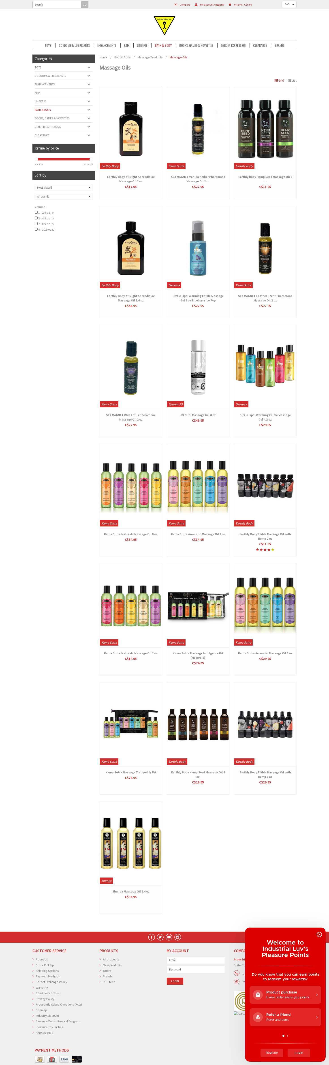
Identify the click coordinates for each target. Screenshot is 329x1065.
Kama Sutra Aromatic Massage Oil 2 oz (198, 534)
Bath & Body (163, 45)
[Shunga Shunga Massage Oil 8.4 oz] (131, 844)
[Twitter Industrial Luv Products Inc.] (160, 937)
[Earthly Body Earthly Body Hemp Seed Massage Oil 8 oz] (198, 724)
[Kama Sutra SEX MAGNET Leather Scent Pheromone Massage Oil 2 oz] (265, 248)
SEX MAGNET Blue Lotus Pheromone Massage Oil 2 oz (131, 417)
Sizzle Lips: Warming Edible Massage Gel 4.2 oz (265, 417)
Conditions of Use (48, 993)
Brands (279, 45)
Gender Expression (233, 45)
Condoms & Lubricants (74, 45)
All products (111, 959)
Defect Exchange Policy (51, 982)
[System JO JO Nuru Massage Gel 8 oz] (198, 367)
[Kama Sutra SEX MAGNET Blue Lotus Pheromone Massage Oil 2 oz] (131, 367)
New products (112, 965)
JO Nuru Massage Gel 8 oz (198, 415)
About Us (42, 959)
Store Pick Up (45, 965)
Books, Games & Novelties (196, 45)
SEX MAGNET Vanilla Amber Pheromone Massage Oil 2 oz (198, 179)
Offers (107, 971)
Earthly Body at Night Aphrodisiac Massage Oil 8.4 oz (131, 298)
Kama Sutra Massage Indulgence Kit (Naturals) (198, 655)
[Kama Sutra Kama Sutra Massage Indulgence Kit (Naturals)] (198, 605)
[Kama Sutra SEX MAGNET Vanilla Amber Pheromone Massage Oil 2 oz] (198, 129)
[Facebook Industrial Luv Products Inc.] (151, 937)
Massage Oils (179, 57)
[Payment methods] (40, 1059)
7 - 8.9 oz (46, 224)
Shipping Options (47, 971)
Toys (48, 45)
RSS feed (109, 982)
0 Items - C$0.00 (243, 4)
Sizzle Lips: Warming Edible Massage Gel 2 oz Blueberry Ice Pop (198, 298)
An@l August (44, 1033)
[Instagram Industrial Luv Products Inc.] (177, 937)
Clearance (260, 45)
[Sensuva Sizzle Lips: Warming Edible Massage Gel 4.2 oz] (265, 367)
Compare (184, 4)
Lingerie (142, 45)
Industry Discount (47, 1016)
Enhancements (106, 45)
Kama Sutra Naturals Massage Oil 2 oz (131, 653)
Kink (126, 45)
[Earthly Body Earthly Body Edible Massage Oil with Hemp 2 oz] (265, 486)
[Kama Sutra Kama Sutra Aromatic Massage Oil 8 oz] (265, 605)
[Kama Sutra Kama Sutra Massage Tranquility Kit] (131, 724)
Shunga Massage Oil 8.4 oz (131, 891)
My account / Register (212, 4)
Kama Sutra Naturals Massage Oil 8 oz (131, 534)
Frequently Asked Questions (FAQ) (59, 1004)
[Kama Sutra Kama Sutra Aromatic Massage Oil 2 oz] (198, 486)
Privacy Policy (45, 999)
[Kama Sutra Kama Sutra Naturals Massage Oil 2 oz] (131, 605)
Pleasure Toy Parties (49, 1027)
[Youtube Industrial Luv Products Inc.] (169, 937)
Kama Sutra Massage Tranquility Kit (131, 772)
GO (85, 4)
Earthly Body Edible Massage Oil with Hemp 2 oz (265, 536)
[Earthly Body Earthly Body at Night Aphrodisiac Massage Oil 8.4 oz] (131, 248)
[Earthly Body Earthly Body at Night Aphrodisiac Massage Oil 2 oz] (131, 129)
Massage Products (150, 57)
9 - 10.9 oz (46, 229)
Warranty (42, 987)
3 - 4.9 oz (46, 218)
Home (103, 57)
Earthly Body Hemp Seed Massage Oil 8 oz (198, 774)
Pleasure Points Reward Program (58, 1021)
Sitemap (41, 1010)
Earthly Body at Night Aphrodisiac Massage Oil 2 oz (131, 179)
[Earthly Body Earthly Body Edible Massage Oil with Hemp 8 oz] (265, 724)
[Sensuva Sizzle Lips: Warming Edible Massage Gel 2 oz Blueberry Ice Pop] (198, 248)
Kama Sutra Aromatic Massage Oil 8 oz (265, 653)
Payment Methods (48, 976)
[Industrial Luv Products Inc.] (164, 25)
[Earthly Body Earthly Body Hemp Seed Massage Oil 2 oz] (265, 129)
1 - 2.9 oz (46, 212)
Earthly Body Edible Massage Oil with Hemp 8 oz (265, 774)
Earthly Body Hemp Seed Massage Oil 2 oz (265, 179)
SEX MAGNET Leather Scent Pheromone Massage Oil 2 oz (265, 298)
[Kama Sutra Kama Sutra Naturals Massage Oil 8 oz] (131, 486)
